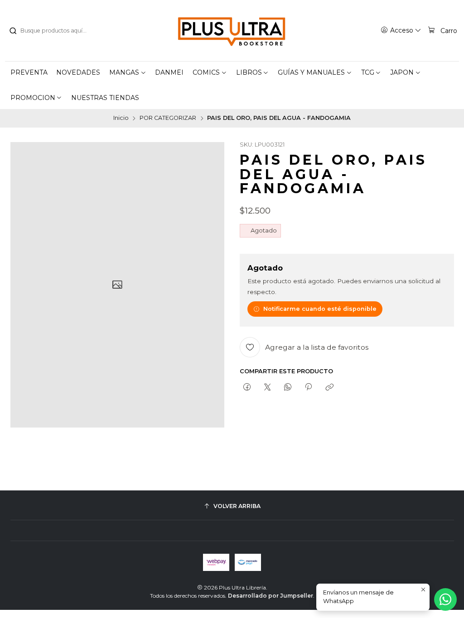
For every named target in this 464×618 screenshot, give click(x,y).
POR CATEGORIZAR (168, 118)
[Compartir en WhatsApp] (288, 387)
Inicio (121, 118)
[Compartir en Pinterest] (308, 387)
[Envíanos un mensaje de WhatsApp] (445, 599)
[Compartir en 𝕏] (267, 387)
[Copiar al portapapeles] (329, 387)
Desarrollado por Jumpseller (270, 595)
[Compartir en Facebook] (247, 387)
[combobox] (55, 31)
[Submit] (12, 31)
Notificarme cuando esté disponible (320, 308)
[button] (127, 72)
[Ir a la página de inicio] (232, 30)
